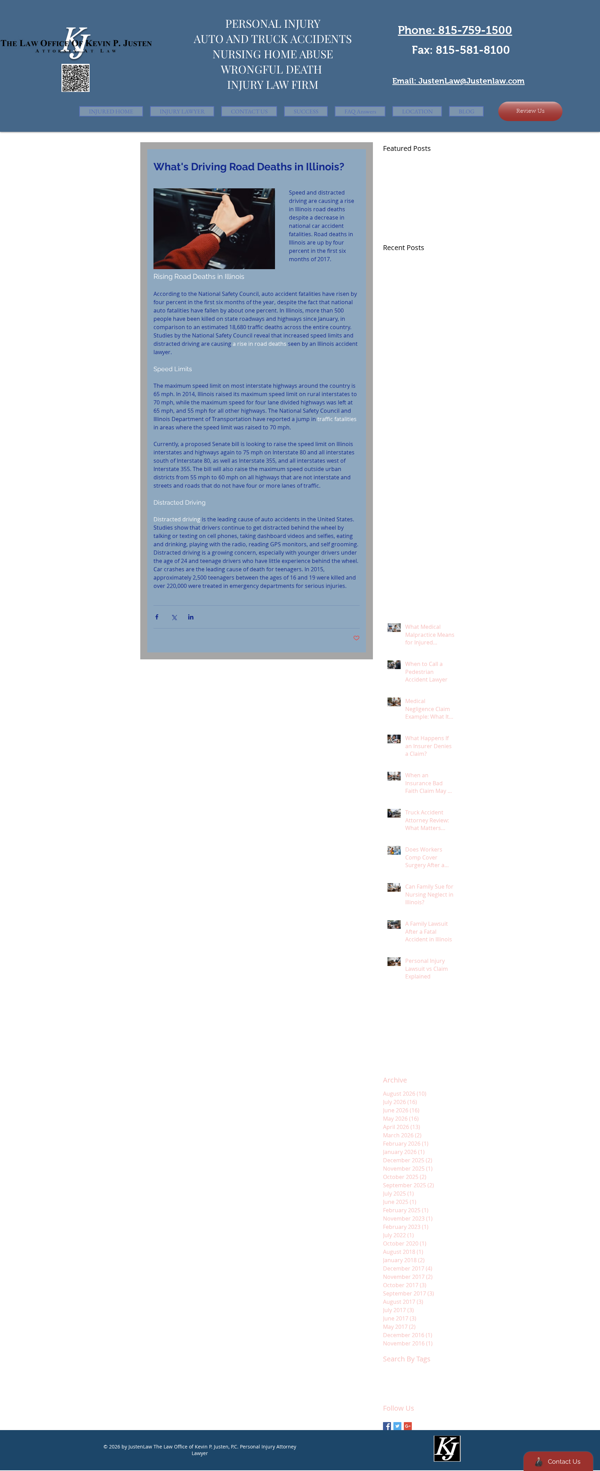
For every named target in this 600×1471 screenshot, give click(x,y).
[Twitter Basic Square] (397, 1426)
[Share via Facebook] (156, 617)
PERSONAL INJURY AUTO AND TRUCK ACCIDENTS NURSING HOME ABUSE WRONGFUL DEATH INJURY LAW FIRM (273, 54)
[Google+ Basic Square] (408, 1426)
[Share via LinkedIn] (191, 617)
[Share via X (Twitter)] (173, 617)
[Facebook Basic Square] (387, 1426)
